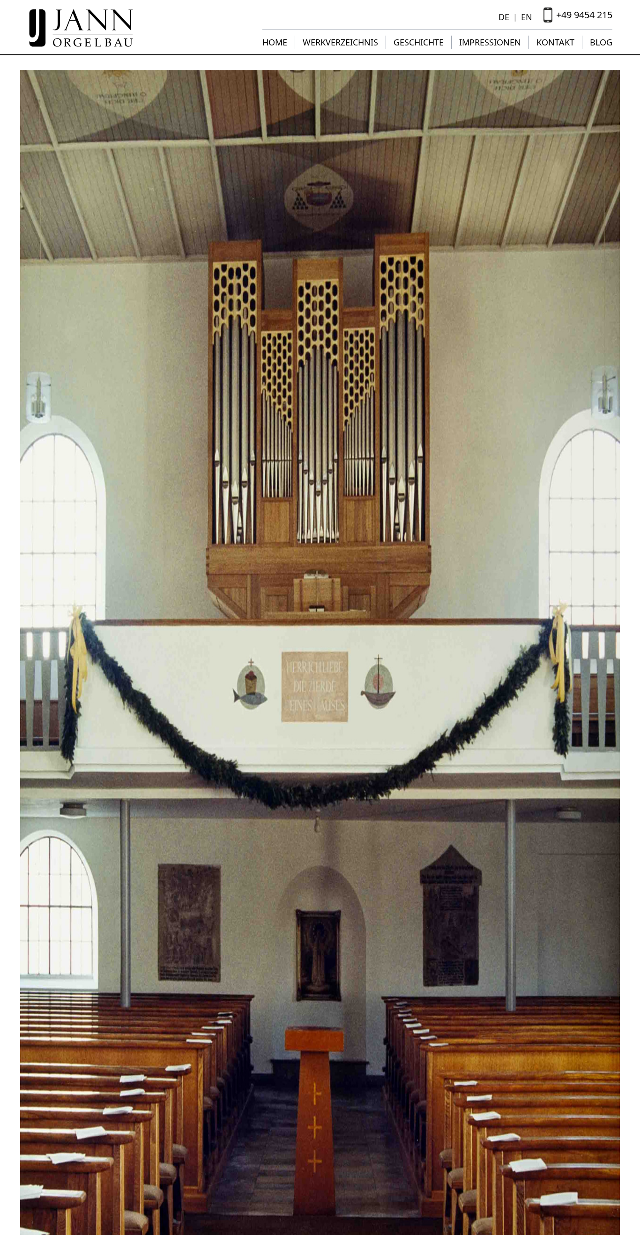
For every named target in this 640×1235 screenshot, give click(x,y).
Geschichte (419, 42)
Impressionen (490, 42)
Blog (601, 42)
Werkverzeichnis (340, 42)
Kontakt (555, 42)
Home (274, 42)
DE (504, 16)
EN (526, 16)
